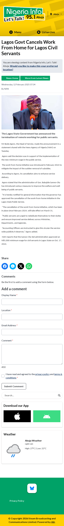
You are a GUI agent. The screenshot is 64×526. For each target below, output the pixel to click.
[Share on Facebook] (4, 266)
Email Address (9, 325)
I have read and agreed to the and (34, 376)
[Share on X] (21, 266)
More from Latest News (37, 78)
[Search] (59, 395)
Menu (17, 32)
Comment (7, 340)
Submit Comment (14, 386)
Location (6, 310)
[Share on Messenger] (13, 266)
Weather (10, 434)
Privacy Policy (17, 500)
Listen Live (48, 32)
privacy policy (42, 374)
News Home (12, 78)
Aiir (53, 522)
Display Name (9, 295)
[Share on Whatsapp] (29, 266)
